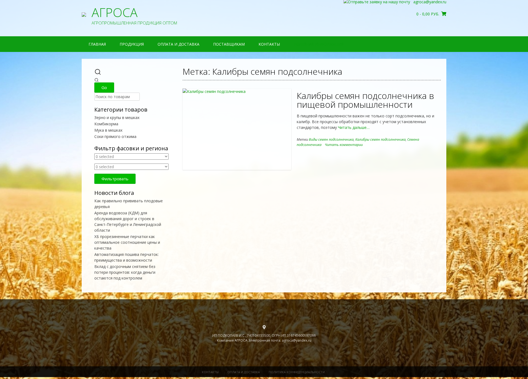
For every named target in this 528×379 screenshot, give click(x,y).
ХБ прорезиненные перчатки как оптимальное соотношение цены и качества (127, 242)
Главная (97, 44)
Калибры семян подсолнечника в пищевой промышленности (365, 100)
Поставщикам (229, 44)
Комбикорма (106, 123)
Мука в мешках (108, 130)
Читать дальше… (353, 127)
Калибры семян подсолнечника (380, 139)
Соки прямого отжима (115, 136)
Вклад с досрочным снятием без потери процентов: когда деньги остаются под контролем (124, 272)
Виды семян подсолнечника (331, 139)
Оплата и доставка (178, 44)
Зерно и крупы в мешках (116, 117)
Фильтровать (114, 178)
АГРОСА (115, 12)
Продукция (132, 44)
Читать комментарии (344, 144)
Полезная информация (318, 44)
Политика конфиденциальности (297, 372)
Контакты (269, 44)
